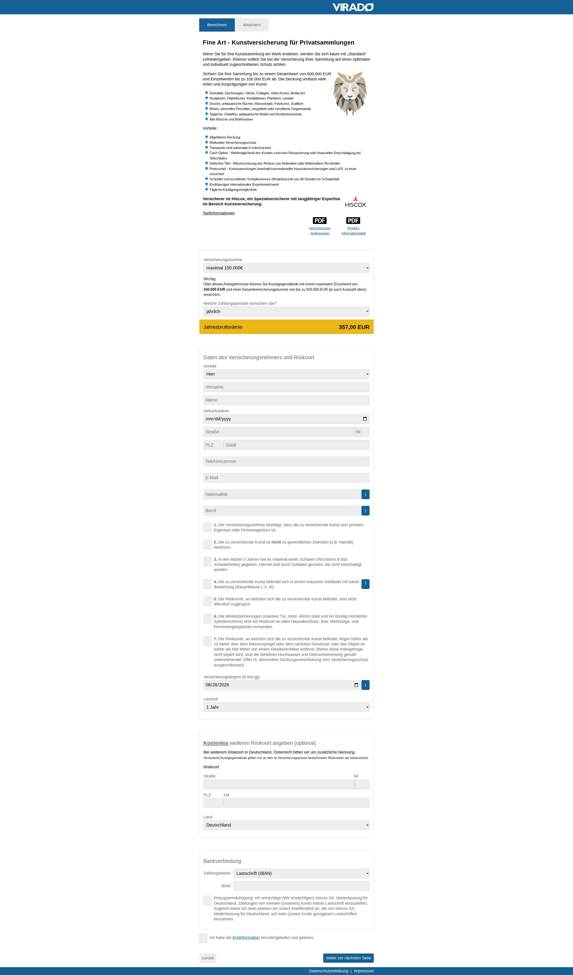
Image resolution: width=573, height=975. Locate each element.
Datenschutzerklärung (328, 971)
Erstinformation (246, 937)
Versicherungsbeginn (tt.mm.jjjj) (231, 677)
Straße (209, 776)
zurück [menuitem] (208, 958)
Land (207, 817)
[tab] (217, 25)
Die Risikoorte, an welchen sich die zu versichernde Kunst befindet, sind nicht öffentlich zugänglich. (285, 601)
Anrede (209, 366)
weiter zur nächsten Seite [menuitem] (348, 958)
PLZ (207, 795)
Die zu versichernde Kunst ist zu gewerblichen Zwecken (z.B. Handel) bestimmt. (283, 545)
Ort (226, 795)
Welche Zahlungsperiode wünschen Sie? (239, 303)
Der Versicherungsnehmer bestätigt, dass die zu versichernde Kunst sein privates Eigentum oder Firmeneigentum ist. (288, 527)
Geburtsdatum (216, 411)
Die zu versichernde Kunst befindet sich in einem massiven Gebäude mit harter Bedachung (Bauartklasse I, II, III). (286, 584)
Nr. (356, 776)
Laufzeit (210, 699)
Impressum (364, 971)
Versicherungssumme (222, 260)
